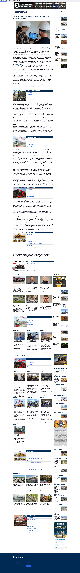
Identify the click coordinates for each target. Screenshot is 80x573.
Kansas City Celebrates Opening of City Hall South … (19, 439)
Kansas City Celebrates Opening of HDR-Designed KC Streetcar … (46, 352)
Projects (42, 330)
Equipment (15, 397)
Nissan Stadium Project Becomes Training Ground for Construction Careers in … (57, 453)
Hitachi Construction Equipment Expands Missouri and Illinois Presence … (19, 415)
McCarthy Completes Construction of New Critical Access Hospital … (32, 412)
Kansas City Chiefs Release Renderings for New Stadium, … (46, 341)
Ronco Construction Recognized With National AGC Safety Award (46, 395)
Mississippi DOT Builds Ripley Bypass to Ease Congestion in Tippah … (56, 407)
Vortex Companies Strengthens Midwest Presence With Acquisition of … (46, 415)
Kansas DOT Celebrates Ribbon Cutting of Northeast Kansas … (32, 392)
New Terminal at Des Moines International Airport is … (31, 418)
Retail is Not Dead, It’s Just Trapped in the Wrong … (57, 371)
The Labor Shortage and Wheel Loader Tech (56, 297)
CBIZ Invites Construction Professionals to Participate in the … (46, 386)
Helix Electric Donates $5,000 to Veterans (46, 389)
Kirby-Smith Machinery (31, 263)
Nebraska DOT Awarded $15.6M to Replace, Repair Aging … (32, 389)
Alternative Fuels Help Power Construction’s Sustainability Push (57, 36)
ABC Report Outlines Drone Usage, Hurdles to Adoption (57, 304)
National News (57, 14)
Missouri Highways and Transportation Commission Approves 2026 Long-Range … (46, 345)
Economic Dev (29, 397)
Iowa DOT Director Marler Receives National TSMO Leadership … (33, 349)
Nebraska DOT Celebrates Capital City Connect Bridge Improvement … (20, 356)
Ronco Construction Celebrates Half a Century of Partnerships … (46, 408)
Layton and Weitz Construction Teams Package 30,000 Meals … (46, 382)
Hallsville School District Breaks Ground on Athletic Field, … (32, 408)
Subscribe (28, 566)
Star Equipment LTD (30, 92)
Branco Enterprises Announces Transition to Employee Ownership (46, 419)
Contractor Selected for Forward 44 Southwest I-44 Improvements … (46, 354)
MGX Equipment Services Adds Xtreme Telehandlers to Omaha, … (19, 408)
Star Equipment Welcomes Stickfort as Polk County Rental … (33, 355)
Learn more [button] (26, 0)
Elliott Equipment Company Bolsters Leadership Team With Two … (32, 341)
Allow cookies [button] (4, 1)
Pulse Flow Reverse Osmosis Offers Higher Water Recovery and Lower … (57, 471)
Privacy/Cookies (77, 570)
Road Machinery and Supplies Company (34, 236)
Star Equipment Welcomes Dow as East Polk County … (19, 423)
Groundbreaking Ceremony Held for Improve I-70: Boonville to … (32, 382)
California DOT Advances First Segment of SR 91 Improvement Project (57, 380)
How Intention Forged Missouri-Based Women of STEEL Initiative (19, 396)
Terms (72, 570)
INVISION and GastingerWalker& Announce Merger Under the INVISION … (46, 422)
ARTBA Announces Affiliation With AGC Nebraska (19, 393)
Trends (41, 371)
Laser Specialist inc (31, 139)
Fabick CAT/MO (29, 234)
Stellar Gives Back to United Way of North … (46, 392)
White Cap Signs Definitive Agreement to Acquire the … (45, 412)
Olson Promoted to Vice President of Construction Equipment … (19, 341)
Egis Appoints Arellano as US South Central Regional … (19, 351)
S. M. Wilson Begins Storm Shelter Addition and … (46, 349)
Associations (16, 371)
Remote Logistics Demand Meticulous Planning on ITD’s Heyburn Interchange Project (57, 489)
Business (42, 397)
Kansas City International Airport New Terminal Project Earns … (32, 415)
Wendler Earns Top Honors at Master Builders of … (18, 387)
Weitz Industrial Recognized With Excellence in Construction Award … (19, 390)
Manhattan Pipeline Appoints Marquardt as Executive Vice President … (31, 352)
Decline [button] (1, 1)
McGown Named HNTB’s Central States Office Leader (19, 348)
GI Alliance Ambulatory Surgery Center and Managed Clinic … (32, 421)
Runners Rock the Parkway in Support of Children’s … (18, 435)
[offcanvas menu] (65, 12)
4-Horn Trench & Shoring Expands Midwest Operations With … (19, 412)
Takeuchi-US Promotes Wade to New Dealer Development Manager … (19, 419)
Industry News (16, 274)
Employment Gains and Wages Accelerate (57, 47)
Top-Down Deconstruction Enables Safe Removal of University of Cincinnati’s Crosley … (56, 390)
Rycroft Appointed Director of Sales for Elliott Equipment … (33, 346)
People (28, 330)
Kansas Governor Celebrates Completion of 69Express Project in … (19, 445)
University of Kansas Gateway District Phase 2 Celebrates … (18, 353)
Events (14, 424)
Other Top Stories (16, 473)
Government (29, 371)
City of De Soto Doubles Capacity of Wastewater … (19, 345)
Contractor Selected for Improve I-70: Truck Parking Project (32, 386)
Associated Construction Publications (9, 570)
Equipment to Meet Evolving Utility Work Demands (56, 331)
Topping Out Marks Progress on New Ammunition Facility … (19, 449)
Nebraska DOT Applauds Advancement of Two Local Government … (31, 395)
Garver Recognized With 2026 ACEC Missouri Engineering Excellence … (18, 382)
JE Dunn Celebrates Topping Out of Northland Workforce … (19, 442)
